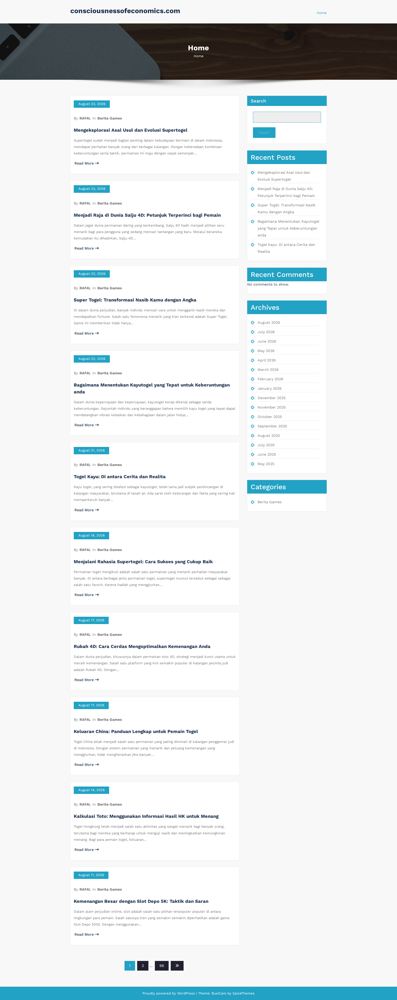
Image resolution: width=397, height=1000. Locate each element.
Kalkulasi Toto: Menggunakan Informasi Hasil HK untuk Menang (146, 816)
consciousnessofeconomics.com (125, 11)
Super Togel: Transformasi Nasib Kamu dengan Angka (135, 300)
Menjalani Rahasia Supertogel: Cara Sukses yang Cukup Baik (143, 561)
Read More (84, 163)
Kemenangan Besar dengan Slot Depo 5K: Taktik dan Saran (141, 901)
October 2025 (270, 417)
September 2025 (272, 426)
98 (161, 965)
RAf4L (85, 118)
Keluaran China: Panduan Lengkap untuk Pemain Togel (136, 731)
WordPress (186, 993)
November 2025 (272, 407)
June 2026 (267, 341)
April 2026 (267, 360)
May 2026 (266, 351)
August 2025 (269, 435)
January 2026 (270, 388)
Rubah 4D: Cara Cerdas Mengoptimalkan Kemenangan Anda (142, 646)
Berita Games (109, 118)
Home (322, 13)
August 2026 (269, 322)
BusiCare (219, 993)
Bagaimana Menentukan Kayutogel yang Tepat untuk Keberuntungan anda (288, 228)
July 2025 (266, 445)
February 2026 (270, 379)
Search (258, 101)
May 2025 (266, 464)
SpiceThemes (243, 993)
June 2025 (267, 454)
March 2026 (268, 369)
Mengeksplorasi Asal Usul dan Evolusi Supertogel (130, 130)
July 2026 (266, 332)
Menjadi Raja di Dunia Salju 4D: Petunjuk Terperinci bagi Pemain (147, 215)
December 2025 (272, 398)
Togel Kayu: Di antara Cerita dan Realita (120, 476)
